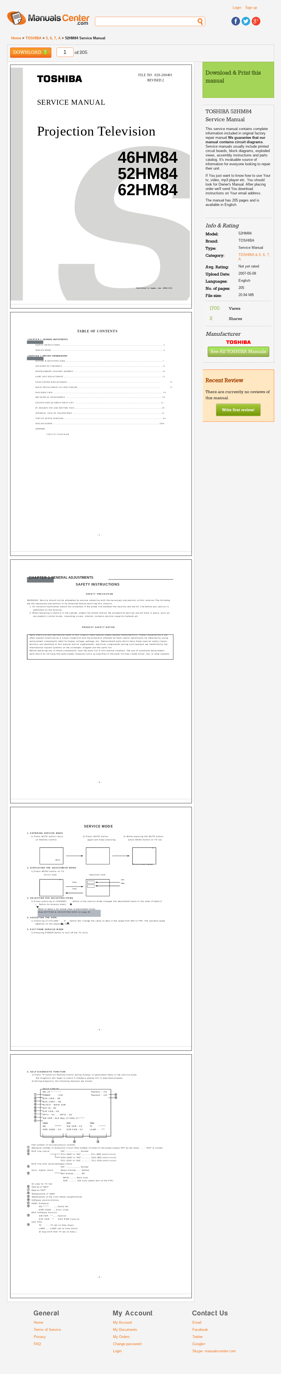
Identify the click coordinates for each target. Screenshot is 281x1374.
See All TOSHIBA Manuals (238, 352)
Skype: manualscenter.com (214, 1351)
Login (237, 7)
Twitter (197, 1337)
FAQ (37, 1344)
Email (196, 1322)
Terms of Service (47, 1330)
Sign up (251, 7)
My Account (122, 1322)
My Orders (121, 1337)
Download (27, 53)
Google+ (199, 1344)
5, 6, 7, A (53, 38)
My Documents (125, 1330)
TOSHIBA (33, 38)
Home (16, 38)
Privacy (40, 1337)
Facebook (200, 1330)
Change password (127, 1344)
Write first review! (238, 409)
